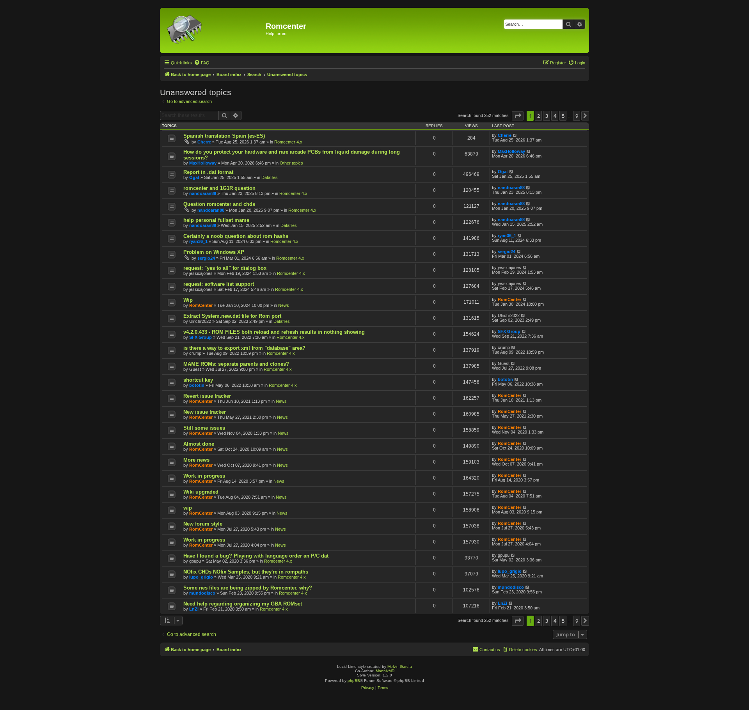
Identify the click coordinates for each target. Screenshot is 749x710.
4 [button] (555, 115)
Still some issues (204, 428)
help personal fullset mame (216, 220)
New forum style (202, 524)
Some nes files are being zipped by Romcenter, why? (247, 588)
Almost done (198, 444)
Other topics (291, 163)
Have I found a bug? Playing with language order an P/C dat (255, 556)
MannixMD (385, 671)
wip (187, 508)
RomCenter (201, 305)
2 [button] (538, 115)
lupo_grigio (201, 577)
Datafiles (269, 177)
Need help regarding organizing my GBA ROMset (242, 604)
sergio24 (206, 258)
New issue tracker (204, 412)
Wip (188, 300)
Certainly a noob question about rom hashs (235, 236)
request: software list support (218, 284)
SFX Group (200, 337)
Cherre (204, 142)
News (283, 305)
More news (196, 460)
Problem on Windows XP (213, 252)
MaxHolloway (203, 163)
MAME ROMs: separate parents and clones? (236, 364)
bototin (196, 385)
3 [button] (546, 115)
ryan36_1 (198, 241)
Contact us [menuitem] (489, 649)
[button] (518, 115)
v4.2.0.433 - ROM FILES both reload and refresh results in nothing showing (274, 332)
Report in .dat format (208, 172)
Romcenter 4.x (288, 142)
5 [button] (563, 115)
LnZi (194, 609)
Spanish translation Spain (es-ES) (224, 136)
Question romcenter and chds (219, 204)
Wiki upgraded (200, 492)
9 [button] (576, 115)
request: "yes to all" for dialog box (224, 268)
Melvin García (399, 666)
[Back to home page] (214, 30)
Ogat (194, 177)
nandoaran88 (202, 193)
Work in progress (204, 476)
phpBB (354, 680)
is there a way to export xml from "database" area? (244, 348)
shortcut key (198, 380)
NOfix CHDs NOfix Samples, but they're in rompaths (245, 572)
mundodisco (202, 593)
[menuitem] (201, 62)
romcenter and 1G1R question (219, 188)
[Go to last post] (515, 135)
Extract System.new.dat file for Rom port (232, 316)
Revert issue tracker (207, 396)
